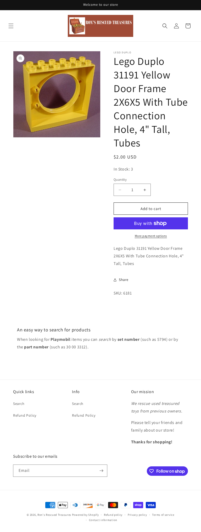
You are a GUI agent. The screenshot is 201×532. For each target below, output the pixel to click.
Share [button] (124, 279)
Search (19, 403)
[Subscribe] (101, 471)
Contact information (103, 520)
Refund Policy (24, 415)
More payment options (151, 236)
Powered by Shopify (85, 515)
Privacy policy (137, 515)
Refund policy (113, 515)
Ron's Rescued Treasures (54, 515)
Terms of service (163, 515)
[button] (11, 26)
